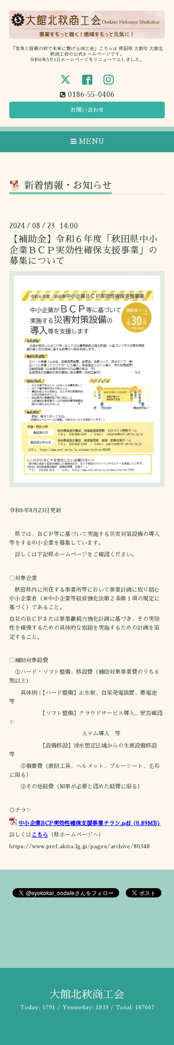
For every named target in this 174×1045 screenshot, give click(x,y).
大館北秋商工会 (87, 994)
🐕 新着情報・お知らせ (60, 185)
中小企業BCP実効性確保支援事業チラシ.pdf (75, 823)
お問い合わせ (87, 110)
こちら (40, 835)
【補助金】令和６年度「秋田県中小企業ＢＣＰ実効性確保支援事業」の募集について (83, 250)
